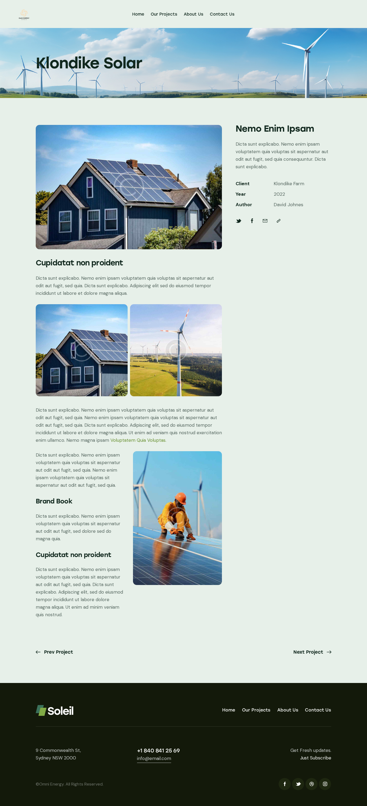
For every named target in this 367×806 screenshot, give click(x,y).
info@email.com (154, 758)
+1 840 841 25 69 (158, 750)
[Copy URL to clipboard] (278, 221)
